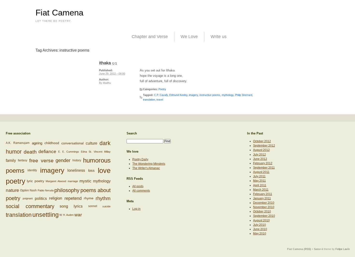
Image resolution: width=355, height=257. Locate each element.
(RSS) (307, 249)
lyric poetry (35, 181)
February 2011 (262, 194)
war (78, 214)
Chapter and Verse (150, 36)
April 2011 (259, 185)
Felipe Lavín (342, 249)
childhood (51, 143)
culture (91, 143)
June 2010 (260, 229)
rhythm (103, 198)
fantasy (22, 160)
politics (41, 198)
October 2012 (262, 141)
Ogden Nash (28, 190)
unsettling (45, 214)
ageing (37, 143)
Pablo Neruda (46, 190)
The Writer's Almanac (146, 168)
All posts (137, 186)
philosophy (66, 190)
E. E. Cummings (68, 151)
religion (55, 198)
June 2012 (260, 159)
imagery (193, 94)
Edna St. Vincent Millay (96, 151)
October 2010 (262, 211)
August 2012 (261, 150)
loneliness (76, 170)
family (11, 160)
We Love (189, 36)
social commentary (30, 206)
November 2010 (263, 207)
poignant (28, 198)
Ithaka (105, 63)
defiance (47, 151)
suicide (106, 206)
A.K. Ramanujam (17, 143)
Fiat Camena (59, 12)
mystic (85, 181)
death (30, 151)
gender (63, 160)
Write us (219, 36)
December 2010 (263, 202)
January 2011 (262, 198)
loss (91, 170)
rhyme (88, 198)
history (76, 160)
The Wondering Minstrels (148, 163)
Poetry (162, 89)
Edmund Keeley (178, 94)
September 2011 (264, 167)
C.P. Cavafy (161, 94)
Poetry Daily (140, 159)
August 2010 (261, 220)
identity (32, 170)
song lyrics (71, 206)
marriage (73, 181)
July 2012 (259, 154)
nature (12, 190)
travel (159, 99)
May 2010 (259, 233)
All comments (141, 190)
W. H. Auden (66, 214)
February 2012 (262, 163)
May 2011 (259, 180)
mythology (228, 94)
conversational (72, 143)
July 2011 (259, 176)
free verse (41, 160)
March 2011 (261, 189)
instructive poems (209, 94)
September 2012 (264, 145)
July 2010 (259, 224)
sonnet (92, 206)
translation (149, 99)
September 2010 (264, 216)
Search (132, 133)
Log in (136, 208)
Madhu (107, 82)
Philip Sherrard (243, 94)
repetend (73, 198)
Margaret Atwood (56, 181)
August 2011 (261, 172)
